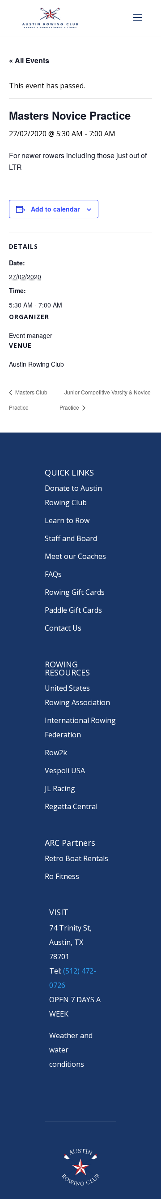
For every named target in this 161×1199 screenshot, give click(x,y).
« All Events (29, 60)
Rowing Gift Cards (75, 592)
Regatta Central (71, 806)
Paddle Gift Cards (73, 610)
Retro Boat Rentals (76, 858)
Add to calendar (55, 208)
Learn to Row (67, 520)
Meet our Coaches (75, 556)
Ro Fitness (62, 876)
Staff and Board (71, 538)
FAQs (53, 574)
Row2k (56, 752)
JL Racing (60, 788)
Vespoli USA (65, 770)
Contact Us (63, 628)
